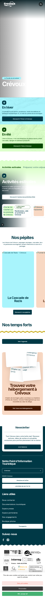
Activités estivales (11, 167)
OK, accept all (23, 594)
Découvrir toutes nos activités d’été (22, 197)
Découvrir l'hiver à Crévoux (22, 119)
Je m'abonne (22, 447)
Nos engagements (9, 517)
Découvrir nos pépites (22, 312)
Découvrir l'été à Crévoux (23, 146)
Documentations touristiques (14, 504)
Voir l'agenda (22, 341)
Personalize (22, 588)
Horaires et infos (22, 480)
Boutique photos (9, 521)
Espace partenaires (10, 513)
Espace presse (8, 509)
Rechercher (41, 4)
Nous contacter (8, 500)
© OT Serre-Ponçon (2, 224)
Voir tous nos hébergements (22, 408)
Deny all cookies (22, 583)
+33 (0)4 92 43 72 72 (22, 486)
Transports (22, 526)
